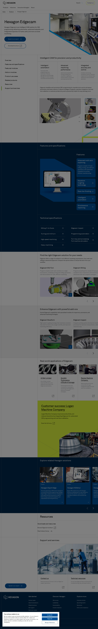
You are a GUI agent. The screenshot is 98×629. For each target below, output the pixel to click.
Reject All (49, 618)
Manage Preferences (50, 622)
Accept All (49, 615)
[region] (30, 619)
